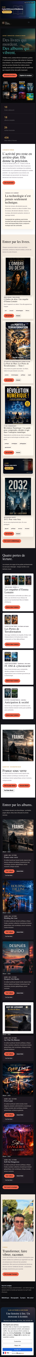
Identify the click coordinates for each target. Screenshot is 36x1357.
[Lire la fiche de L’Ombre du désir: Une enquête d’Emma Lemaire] (18, 276)
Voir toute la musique (10, 1187)
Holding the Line (10, 918)
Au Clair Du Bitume (12, 1040)
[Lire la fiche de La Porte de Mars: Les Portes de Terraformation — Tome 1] (18, 341)
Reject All (17, 1345)
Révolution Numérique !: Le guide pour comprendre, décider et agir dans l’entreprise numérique (17, 430)
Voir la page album (9, 785)
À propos (23, 1298)
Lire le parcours (9, 182)
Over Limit (8, 1101)
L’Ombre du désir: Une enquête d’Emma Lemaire (16, 300)
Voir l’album (9, 871)
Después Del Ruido (11, 979)
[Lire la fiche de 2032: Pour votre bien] (18, 496)
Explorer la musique (26, 75)
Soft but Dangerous (11, 1161)
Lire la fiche (8, 316)
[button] (28, 22)
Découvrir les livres (10, 75)
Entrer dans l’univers (12, 607)
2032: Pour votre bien (12, 519)
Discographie (15, 1298)
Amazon (18, 315)
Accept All (17, 1349)
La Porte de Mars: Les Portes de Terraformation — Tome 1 (16, 364)
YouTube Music (8, 790)
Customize (17, 1341)
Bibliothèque (5, 1298)
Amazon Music (24, 785)
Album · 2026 (6, 852)
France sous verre (11, 857)
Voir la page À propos (10, 1274)
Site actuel (30, 1298)
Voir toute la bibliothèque (12, 541)
